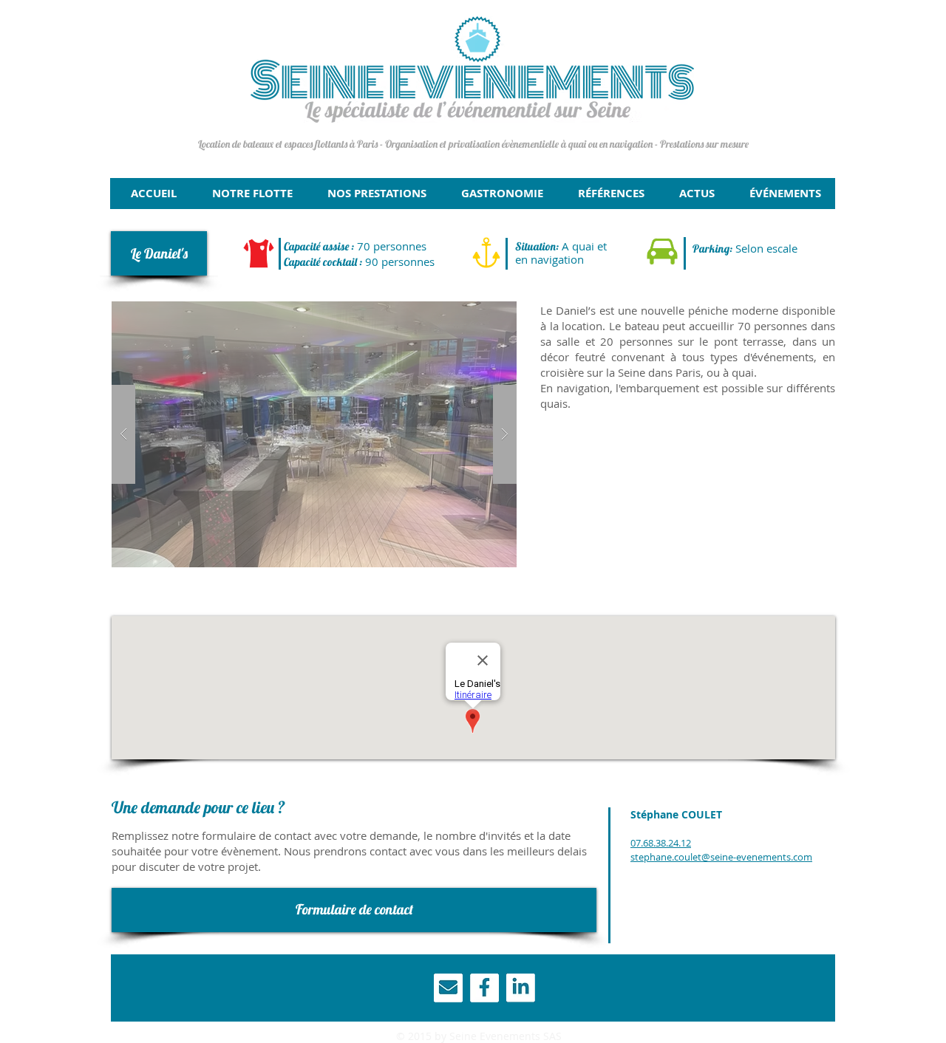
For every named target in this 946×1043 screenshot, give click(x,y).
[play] (482, 313)
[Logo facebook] (484, 988)
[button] (159, 253)
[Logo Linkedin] (520, 988)
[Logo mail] (448, 988)
